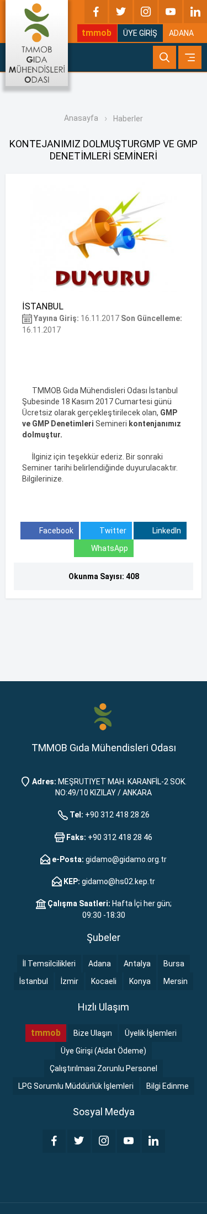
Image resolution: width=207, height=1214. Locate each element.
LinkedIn (166, 530)
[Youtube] (170, 11)
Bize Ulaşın (92, 1033)
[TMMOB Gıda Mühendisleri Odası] (37, 43)
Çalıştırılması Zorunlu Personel (103, 1068)
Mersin (175, 981)
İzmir (69, 981)
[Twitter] (120, 11)
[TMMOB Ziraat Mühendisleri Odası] (103, 716)
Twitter (112, 530)
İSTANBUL (42, 306)
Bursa (173, 963)
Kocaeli (103, 981)
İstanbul (33, 981)
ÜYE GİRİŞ (140, 33)
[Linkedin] (195, 11)
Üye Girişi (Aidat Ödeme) (103, 1050)
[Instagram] (145, 11)
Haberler (128, 118)
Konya (140, 981)
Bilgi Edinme (167, 1086)
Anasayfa (81, 118)
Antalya (137, 963)
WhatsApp (109, 548)
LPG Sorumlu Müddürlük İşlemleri (76, 1086)
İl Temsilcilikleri (49, 963)
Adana (99, 963)
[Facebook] (96, 11)
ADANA (181, 33)
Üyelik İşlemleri (151, 1033)
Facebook (55, 530)
